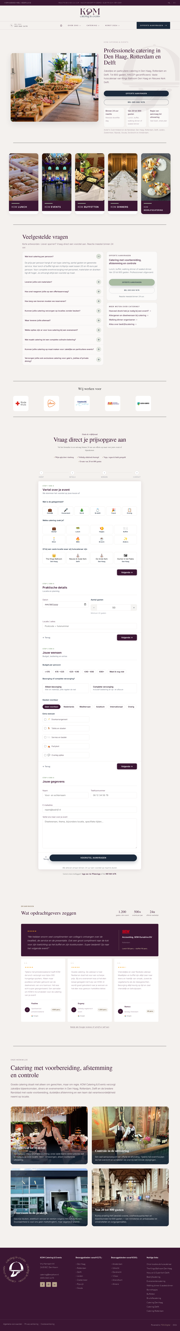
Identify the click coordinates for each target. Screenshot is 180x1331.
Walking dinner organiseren (123, 319)
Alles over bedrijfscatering (123, 324)
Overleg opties (56, 755)
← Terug (46, 637)
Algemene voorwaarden (12, 1324)
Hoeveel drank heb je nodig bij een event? (130, 311)
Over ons (73, 25)
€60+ (101, 672)
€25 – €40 (74, 672)
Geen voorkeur (51, 707)
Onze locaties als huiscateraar (159, 1264)
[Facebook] (42, 1284)
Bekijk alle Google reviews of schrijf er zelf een (89, 1027)
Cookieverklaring (47, 1324)
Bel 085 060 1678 (136, 102)
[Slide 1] (15, 117)
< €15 (47, 672)
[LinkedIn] (54, 1284)
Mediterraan (85, 707)
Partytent (53, 746)
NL (169, 3)
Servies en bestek (57, 737)
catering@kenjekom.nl (49, 1274)
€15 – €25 (59, 672)
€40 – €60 (89, 672)
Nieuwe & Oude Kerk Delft (158, 1272)
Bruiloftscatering (154, 1298)
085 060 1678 (111, 873)
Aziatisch (100, 707)
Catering (92, 25)
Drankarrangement (57, 719)
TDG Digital (165, 1325)
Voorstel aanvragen (93, 857)
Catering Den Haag (155, 1302)
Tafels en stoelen (57, 728)
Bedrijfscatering (153, 1277)
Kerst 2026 (111, 25)
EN (174, 3)
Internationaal (116, 707)
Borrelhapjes (152, 1289)
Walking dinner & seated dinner (160, 1285)
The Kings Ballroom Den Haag (159, 1268)
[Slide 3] (24, 117)
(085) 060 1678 (47, 1278)
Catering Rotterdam (155, 1311)
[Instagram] (48, 1284)
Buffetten (151, 1294)
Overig (131, 707)
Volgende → (127, 572)
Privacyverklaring (31, 1324)
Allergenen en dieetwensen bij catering (129, 315)
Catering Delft (153, 1306)
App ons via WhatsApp (91, 873)
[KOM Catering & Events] (90, 13)
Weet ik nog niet (117, 672)
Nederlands (69, 707)
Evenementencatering (156, 1281)
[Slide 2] (19, 117)
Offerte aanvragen (151, 25)
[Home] (61, 25)
